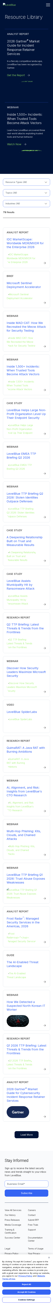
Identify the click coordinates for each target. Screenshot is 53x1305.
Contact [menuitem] (31, 1215)
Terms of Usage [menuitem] (35, 1248)
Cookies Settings (26, 1299)
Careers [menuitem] (32, 1210)
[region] (26, 1279)
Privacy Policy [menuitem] (11, 1253)
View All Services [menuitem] (13, 1210)
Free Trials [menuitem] (33, 1225)
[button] (48, 5)
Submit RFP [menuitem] (33, 1220)
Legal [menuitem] (7, 1248)
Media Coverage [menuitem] (13, 1225)
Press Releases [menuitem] (12, 1220)
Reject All (26, 1284)
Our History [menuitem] (10, 1215)
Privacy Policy (25, 1276)
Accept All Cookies (27, 1292)
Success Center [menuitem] (12, 1237)
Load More (26, 1134)
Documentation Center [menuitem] (35, 1239)
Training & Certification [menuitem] (10, 1231)
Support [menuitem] (32, 1229)
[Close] (49, 1257)
